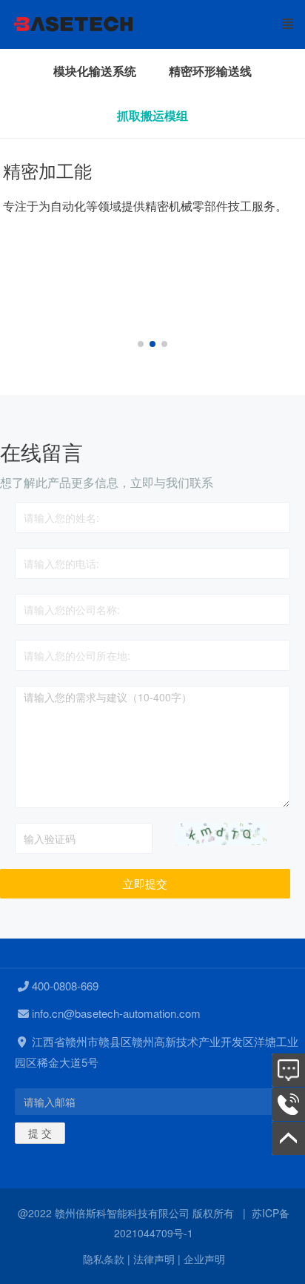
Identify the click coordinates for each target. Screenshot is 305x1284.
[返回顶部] (288, 1138)
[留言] (288, 1070)
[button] (141, 344)
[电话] (288, 1104)
